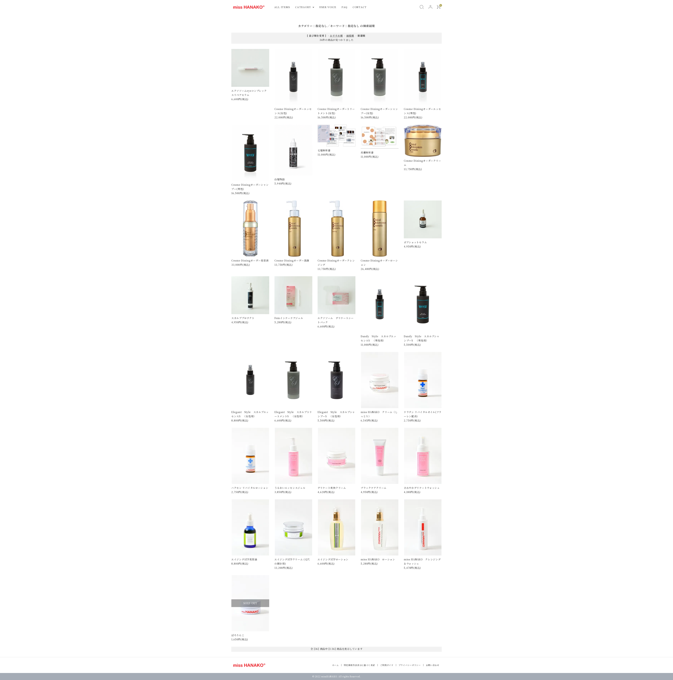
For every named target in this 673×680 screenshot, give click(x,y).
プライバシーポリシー (410, 665)
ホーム (335, 665)
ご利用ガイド (386, 665)
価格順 (350, 35)
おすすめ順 (336, 35)
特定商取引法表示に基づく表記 (359, 665)
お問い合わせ (432, 665)
